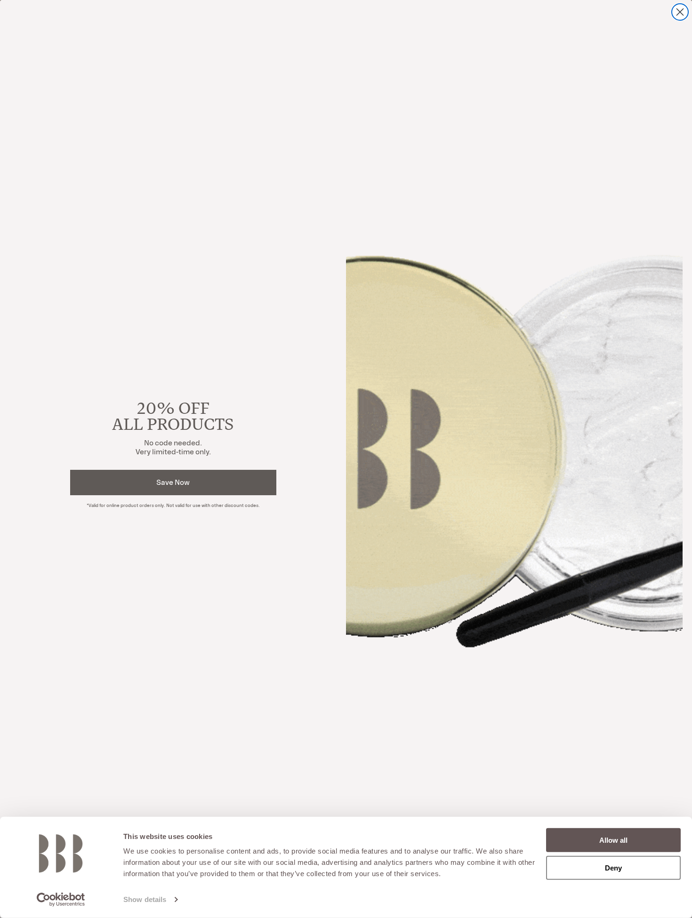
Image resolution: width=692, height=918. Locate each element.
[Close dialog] (680, 12)
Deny (613, 867)
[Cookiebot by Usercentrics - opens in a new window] (61, 900)
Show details (144, 899)
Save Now (173, 482)
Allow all (613, 840)
